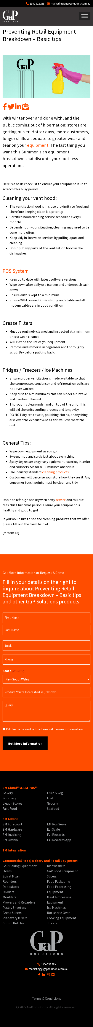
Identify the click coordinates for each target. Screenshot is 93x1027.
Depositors (11, 886)
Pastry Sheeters (14, 907)
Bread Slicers (12, 912)
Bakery (8, 793)
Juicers (52, 923)
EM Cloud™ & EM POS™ (20, 787)
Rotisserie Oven (58, 912)
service (60, 500)
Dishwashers (56, 866)
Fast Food (10, 808)
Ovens (7, 871)
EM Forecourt (12, 824)
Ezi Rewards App (59, 840)
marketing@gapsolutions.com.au (70, 3)
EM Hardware (12, 829)
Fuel (50, 798)
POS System (16, 271)
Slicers (52, 876)
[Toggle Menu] (84, 16)
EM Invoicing (12, 834)
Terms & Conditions (46, 998)
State (13, 671)
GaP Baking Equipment (20, 866)
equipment (37, 145)
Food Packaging (58, 881)
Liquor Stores (12, 803)
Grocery (52, 803)
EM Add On (11, 819)
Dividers (8, 892)
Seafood (53, 808)
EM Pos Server (57, 824)
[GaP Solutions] (10, 16)
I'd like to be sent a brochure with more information (44, 729)
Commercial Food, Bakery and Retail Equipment (40, 860)
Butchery (9, 798)
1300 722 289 (36, 3)
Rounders (10, 881)
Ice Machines (56, 907)
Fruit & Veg (55, 793)
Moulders (9, 897)
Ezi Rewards (56, 834)
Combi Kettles (13, 923)
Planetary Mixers (15, 918)
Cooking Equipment (61, 918)
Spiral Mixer (11, 876)
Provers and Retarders (19, 902)
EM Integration (14, 850)
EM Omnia (10, 840)
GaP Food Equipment (62, 871)
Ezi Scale (53, 829)
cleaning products (55, 472)
